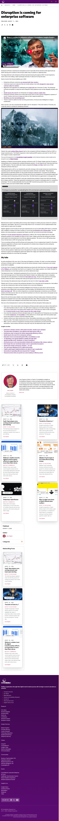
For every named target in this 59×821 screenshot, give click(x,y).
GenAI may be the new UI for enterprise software (18, 335)
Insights (7, 5)
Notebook (3, 796)
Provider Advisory (5, 734)
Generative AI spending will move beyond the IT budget (19, 351)
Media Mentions (7, 700)
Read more (21, 392)
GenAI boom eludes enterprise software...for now (18, 345)
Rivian (36, 165)
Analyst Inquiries (5, 732)
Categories (6, 546)
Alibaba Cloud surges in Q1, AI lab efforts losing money (46, 459)
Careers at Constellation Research (12, 701)
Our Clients (6, 698)
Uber (41, 165)
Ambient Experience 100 (7, 766)
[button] (2, 25)
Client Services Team (9, 705)
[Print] (12, 25)
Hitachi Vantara (14, 159)
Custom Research (5, 736)
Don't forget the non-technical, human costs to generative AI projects (24, 344)
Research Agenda (5, 716)
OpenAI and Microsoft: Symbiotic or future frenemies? (19, 340)
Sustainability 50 (5, 769)
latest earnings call (6, 291)
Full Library (4, 714)
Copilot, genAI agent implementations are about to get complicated (23, 349)
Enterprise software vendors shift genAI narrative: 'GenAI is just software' (25, 329)
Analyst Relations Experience (8, 782)
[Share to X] (4, 25)
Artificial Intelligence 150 (7, 768)
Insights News (4, 791)
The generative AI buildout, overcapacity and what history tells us (22, 331)
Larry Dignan (10, 390)
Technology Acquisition (7, 737)
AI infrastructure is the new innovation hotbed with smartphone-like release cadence (28, 342)
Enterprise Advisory (6, 741)
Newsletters (4, 795)
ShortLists (3, 719)
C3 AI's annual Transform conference (18, 234)
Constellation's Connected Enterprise (10, 777)
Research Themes (5, 723)
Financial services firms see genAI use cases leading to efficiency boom (23, 352)
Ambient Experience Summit (8, 784)
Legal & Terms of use (9, 707)
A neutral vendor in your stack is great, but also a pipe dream (23, 311)
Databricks (13, 314)
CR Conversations (5, 755)
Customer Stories (5, 793)
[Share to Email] (10, 25)
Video (2, 798)
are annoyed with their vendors (29, 82)
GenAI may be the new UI (11, 92)
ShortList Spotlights (6, 753)
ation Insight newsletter (26, 157)
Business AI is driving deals (43, 230)
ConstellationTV (5, 750)
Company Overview (8, 696)
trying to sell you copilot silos (37, 92)
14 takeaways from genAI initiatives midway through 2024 (20, 338)
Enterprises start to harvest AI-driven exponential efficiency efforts (23, 333)
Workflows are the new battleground (14, 98)
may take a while (43, 281)
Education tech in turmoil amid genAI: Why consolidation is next (22, 336)
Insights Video (4, 752)
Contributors (4, 721)
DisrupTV (3, 748)
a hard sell (31, 87)
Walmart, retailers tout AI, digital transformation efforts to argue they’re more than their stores (11, 460)
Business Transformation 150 (8, 763)
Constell (18, 157)
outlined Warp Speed (17, 151)
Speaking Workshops (6, 739)
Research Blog (4, 718)
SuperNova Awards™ (6, 764)
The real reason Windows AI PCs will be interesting (18, 347)
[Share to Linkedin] (7, 25)
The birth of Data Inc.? (46, 421)
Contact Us (6, 703)
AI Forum (3, 779)
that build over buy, (30, 276)
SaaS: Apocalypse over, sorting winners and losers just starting (11, 422)
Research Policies (5, 725)
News (14, 5)
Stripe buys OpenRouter (10, 499)
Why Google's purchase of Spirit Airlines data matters (46, 501)
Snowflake (22, 314)
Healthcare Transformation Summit (9, 780)
